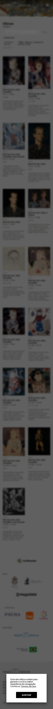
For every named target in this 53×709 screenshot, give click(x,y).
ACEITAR (26, 695)
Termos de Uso (28, 686)
